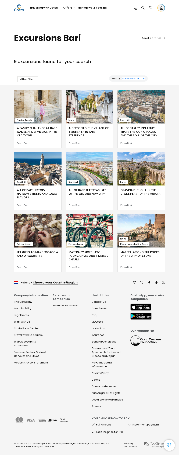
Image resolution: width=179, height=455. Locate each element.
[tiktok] (156, 283)
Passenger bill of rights (106, 393)
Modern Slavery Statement (31, 362)
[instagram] (134, 283)
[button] (150, 7)
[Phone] (135, 7)
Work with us (22, 321)
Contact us (99, 302)
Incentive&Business (65, 305)
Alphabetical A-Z (131, 78)
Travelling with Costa (44, 7)
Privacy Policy (100, 373)
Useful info (98, 328)
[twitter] (141, 283)
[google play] (141, 316)
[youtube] (163, 283)
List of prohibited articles (107, 399)
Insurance (98, 335)
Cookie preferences (104, 386)
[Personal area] (161, 8)
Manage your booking (92, 7)
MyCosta (97, 321)
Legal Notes (21, 315)
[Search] (143, 7)
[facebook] (149, 283)
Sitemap (97, 406)
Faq (94, 315)
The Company (23, 302)
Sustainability (22, 308)
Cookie (96, 379)
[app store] (140, 307)
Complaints (99, 308)
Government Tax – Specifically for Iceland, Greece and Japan (106, 352)
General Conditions (104, 341)
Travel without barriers (28, 335)
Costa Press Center (26, 328)
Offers (67, 7)
